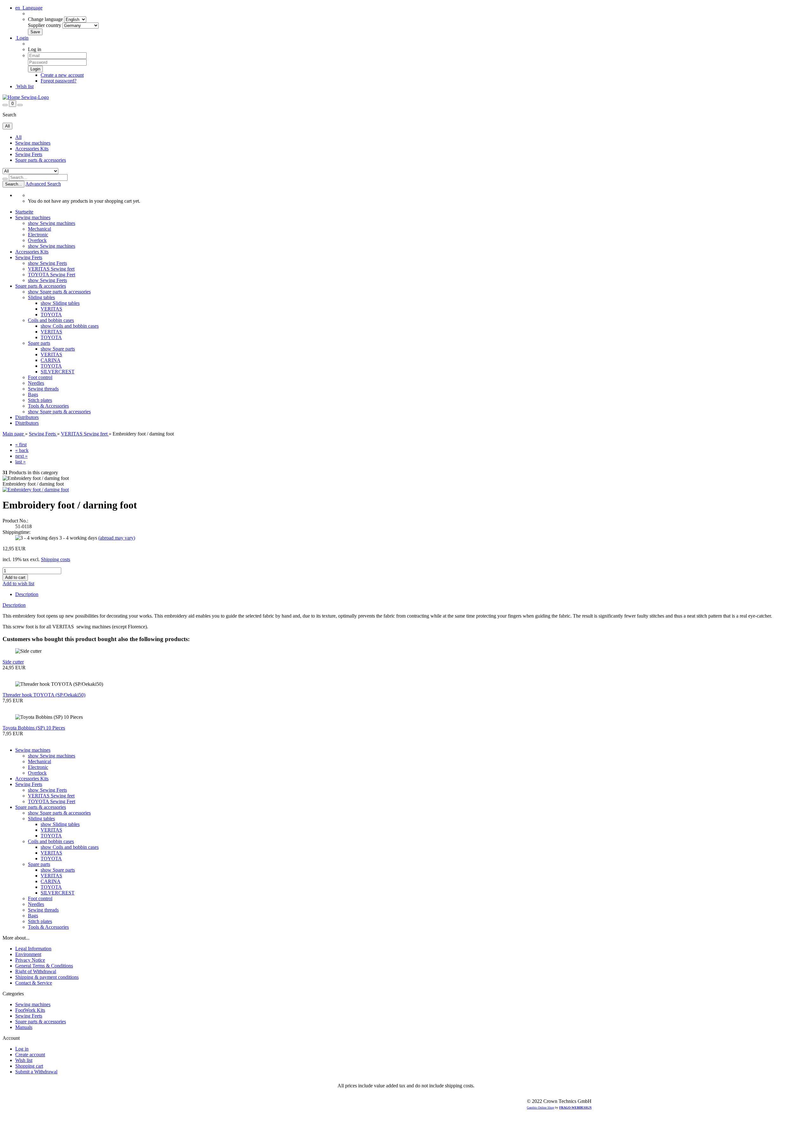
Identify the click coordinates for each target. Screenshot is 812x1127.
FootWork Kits (30, 1010)
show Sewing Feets (47, 263)
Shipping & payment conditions (47, 977)
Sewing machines (32, 143)
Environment (28, 954)
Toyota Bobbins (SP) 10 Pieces (34, 728)
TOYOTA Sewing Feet (51, 274)
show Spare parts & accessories (59, 291)
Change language (45, 19)
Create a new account (62, 75)
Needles (36, 383)
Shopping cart (29, 1066)
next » (21, 456)
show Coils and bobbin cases (70, 326)
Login (22, 38)
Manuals (23, 1027)
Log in (22, 1049)
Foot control (40, 377)
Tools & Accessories (48, 406)
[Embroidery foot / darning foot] (36, 489)
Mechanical (39, 229)
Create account (30, 1054)
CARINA (51, 360)
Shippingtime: (16, 532)
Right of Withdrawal (35, 971)
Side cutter (13, 662)
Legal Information (33, 948)
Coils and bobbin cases (51, 320)
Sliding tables (41, 297)
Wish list (24, 86)
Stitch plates (40, 400)
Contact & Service (33, 983)
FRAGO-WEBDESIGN (575, 1107)
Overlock (37, 240)
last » (20, 461)
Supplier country (44, 25)
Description (26, 594)
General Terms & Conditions (44, 965)
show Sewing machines (51, 223)
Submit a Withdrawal (36, 1071)
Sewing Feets (28, 154)
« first (21, 444)
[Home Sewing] (26, 97)
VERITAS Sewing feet (51, 269)
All (18, 137)
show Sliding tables (60, 303)
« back (22, 450)
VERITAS (51, 308)
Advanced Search (43, 184)
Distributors (27, 417)
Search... (13, 184)
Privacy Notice (30, 960)
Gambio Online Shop (540, 1107)
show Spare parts (58, 348)
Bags (33, 394)
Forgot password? (58, 80)
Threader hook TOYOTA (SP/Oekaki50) (44, 695)
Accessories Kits (32, 148)
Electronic (38, 234)
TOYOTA (51, 314)
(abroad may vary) (116, 538)
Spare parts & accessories (40, 160)
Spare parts (39, 343)
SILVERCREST (58, 371)
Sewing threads (43, 388)
